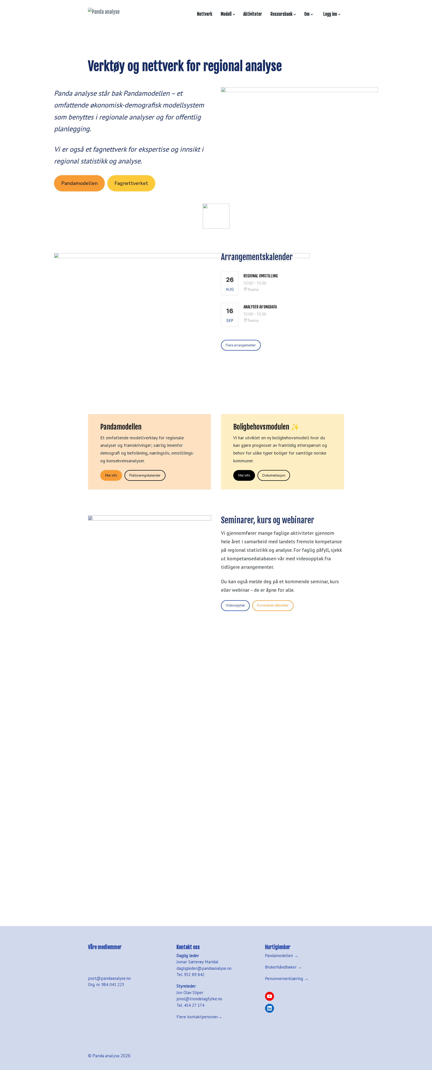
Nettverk (204, 14)
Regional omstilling (261, 275)
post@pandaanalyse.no (109, 978)
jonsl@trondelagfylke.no (199, 999)
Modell (226, 14)
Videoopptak (235, 605)
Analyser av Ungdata (260, 306)
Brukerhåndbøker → (283, 967)
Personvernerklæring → (286, 978)
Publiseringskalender (144, 475)
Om (307, 14)
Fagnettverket (131, 183)
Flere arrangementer (241, 345)
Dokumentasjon (273, 475)
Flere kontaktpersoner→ (199, 1017)
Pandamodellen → (281, 955)
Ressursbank (281, 14)
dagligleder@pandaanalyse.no (204, 968)
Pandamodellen (79, 183)
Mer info (111, 475)
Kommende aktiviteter (273, 605)
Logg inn (329, 14)
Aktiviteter (252, 14)
